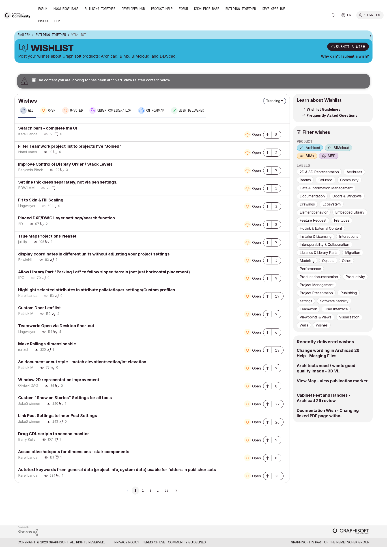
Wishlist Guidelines (323, 109)
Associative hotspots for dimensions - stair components (73, 451)
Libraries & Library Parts (319, 252)
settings (306, 301)
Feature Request (313, 220)
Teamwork (308, 309)
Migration (352, 252)
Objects (328, 260)
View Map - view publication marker (332, 380)
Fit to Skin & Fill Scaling (40, 200)
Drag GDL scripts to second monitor (53, 433)
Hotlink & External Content (321, 228)
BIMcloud (341, 147)
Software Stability (334, 301)
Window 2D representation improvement (58, 379)
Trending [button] (273, 101)
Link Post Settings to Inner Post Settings (57, 415)
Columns (325, 180)
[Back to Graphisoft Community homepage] (18, 15)
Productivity (355, 277)
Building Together (100, 9)
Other (346, 260)
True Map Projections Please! (47, 236)
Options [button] (370, 34)
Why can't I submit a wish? (345, 56)
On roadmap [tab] (155, 110)
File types (341, 220)
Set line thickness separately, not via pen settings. (67, 182)
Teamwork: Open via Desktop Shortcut (56, 325)
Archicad (312, 147)
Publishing (348, 293)
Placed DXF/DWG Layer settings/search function (66, 218)
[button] (267, 134)
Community (349, 180)
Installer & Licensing (315, 236)
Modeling (307, 260)
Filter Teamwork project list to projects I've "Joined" (70, 146)
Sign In (372, 15)
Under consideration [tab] (114, 110)
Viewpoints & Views (315, 317)
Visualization (349, 317)
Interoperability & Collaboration (324, 244)
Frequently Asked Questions (332, 115)
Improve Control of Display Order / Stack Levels (65, 164)
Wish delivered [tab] (191, 110)
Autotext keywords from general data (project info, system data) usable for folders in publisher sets (117, 469)
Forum (42, 9)
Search (333, 15)
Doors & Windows (347, 196)
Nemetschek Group (352, 542)
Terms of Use (153, 542)
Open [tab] (51, 110)
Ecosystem (331, 204)
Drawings (307, 204)
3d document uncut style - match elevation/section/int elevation (82, 361)
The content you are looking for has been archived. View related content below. (103, 80)
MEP (331, 156)
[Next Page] (176, 490)
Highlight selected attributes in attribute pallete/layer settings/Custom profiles (96, 290)
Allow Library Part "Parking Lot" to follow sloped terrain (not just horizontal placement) (104, 272)
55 (166, 491)
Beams (305, 180)
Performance (310, 268)
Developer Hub (133, 9)
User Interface (336, 309)
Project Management (316, 285)
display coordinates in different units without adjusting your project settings (94, 254)
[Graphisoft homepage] (351, 531)
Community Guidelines (187, 542)
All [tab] (30, 110)
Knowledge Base (66, 9)
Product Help (162, 9)
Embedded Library (349, 212)
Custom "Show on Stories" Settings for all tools (65, 397)
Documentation (312, 196)
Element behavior (314, 212)
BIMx (309, 156)
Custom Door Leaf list (39, 307)
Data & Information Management (326, 188)
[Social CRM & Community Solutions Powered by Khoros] (28, 530)
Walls (304, 325)
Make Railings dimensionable (47, 344)
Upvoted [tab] (76, 110)
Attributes (354, 172)
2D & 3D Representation (319, 172)
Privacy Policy (126, 542)
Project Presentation (316, 293)
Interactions (348, 236)
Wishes (322, 325)
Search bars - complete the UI (47, 128)
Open (256, 134)
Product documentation (319, 277)
